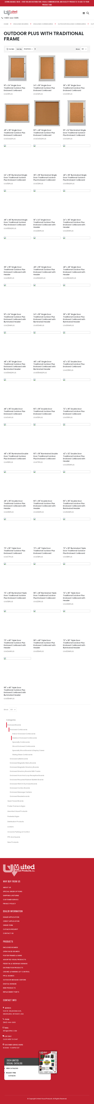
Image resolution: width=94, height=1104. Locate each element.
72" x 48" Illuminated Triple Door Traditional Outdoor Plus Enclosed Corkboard (15, 595)
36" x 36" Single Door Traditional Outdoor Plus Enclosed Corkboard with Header (15, 271)
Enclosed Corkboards (43, 24)
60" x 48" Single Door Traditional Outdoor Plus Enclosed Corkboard (44, 132)
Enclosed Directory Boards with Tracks (25, 771)
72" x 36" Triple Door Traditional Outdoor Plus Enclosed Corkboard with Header (74, 597)
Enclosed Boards (20, 24)
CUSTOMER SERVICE (10, 900)
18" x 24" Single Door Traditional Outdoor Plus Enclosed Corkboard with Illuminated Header (15, 318)
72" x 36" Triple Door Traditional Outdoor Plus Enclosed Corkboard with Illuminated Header (74, 644)
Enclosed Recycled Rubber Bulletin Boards (26, 779)
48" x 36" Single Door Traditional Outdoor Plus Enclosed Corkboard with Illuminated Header (15, 365)
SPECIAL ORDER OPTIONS (12, 891)
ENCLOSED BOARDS (10, 947)
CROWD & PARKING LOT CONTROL (16, 972)
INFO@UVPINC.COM (10, 1031)
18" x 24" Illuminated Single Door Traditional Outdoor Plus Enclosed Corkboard (74, 132)
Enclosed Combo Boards (20, 788)
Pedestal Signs (13, 816)
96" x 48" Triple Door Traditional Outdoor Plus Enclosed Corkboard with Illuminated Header (15, 691)
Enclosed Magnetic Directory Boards (24, 767)
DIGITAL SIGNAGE (10, 984)
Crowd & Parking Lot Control (18, 832)
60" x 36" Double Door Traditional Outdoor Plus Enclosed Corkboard (44, 411)
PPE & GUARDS (8, 976)
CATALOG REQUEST (10, 929)
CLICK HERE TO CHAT (10, 1039)
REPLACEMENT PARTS (11, 992)
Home (6, 24)
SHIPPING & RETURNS (11, 895)
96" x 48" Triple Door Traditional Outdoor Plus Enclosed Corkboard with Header (44, 644)
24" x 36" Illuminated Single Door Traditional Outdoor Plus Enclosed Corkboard (15, 177)
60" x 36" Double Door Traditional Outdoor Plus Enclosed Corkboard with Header (44, 505)
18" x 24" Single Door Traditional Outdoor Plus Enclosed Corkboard (14, 88)
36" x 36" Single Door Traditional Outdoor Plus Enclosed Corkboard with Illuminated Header (74, 318)
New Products (12, 842)
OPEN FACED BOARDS (11, 951)
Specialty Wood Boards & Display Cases (28, 750)
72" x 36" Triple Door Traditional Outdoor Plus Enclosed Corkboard (14, 550)
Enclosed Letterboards (19, 759)
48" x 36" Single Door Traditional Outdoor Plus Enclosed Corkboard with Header (44, 271)
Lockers (10, 827)
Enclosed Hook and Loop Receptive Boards (27, 775)
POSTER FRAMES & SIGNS (12, 955)
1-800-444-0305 (11, 18)
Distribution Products (15, 821)
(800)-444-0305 (9, 1022)
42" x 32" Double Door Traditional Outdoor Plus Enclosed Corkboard (73, 364)
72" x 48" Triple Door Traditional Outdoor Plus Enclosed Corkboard (44, 550)
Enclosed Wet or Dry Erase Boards (23, 784)
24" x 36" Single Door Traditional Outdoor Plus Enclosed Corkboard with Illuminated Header (44, 318)
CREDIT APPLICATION (11, 921)
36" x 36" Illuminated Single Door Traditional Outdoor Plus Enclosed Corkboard (45, 177)
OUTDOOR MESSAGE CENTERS (14, 980)
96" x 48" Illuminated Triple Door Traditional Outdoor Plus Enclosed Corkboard (44, 595)
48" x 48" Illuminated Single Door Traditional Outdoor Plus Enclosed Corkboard (15, 222)
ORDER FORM (8, 925)
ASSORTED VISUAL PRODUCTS (14, 960)
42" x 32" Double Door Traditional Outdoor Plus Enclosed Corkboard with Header (74, 457)
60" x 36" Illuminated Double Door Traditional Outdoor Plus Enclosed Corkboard (45, 456)
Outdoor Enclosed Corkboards (72, 24)
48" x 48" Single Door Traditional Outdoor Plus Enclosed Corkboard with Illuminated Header (44, 365)
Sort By (19, 49)
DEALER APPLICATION (11, 917)
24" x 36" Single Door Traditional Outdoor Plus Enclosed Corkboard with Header (74, 224)
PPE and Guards (13, 837)
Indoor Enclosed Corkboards (23, 734)
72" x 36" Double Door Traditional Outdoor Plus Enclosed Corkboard (73, 411)
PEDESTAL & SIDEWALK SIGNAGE (15, 964)
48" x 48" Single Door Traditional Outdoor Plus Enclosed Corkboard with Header (74, 271)
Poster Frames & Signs (16, 806)
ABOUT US (7, 887)
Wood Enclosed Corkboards (23, 746)
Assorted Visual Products (17, 811)
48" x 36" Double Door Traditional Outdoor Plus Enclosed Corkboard (14, 411)
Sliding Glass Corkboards (22, 754)
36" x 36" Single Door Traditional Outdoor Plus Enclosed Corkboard (73, 88)
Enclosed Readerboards (19, 796)
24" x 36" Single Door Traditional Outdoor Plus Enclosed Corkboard (44, 88)
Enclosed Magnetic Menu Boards (23, 763)
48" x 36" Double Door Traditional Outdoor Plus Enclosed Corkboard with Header (15, 505)
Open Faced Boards (15, 801)
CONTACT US (8, 933)
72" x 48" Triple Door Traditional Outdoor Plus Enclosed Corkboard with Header (15, 644)
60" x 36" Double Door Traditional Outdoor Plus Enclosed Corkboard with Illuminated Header (74, 505)
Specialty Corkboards (21, 742)
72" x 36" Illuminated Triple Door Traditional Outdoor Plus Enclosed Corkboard (74, 550)
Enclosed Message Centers (21, 792)
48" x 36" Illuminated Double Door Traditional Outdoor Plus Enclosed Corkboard (16, 456)
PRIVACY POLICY (9, 904)
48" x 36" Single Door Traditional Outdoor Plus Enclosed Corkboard (14, 132)
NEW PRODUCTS (9, 988)
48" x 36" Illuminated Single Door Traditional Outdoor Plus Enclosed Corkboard (75, 177)
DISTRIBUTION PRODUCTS (13, 968)
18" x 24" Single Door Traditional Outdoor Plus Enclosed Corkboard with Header (44, 224)
